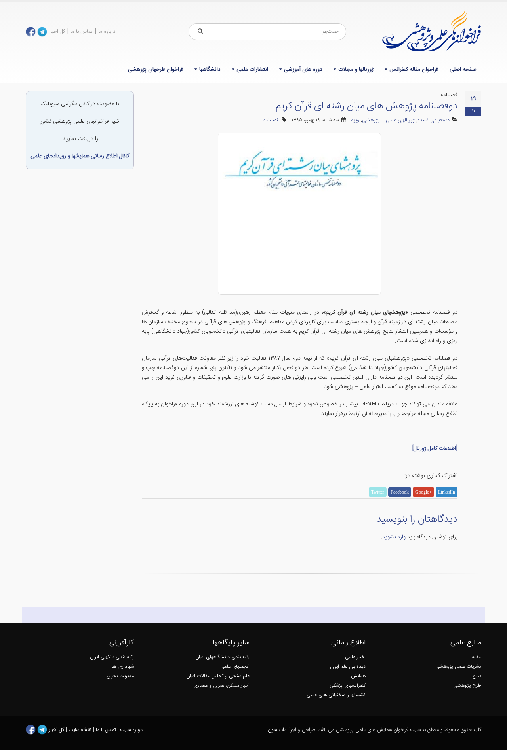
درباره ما (107, 31)
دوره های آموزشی (303, 69)
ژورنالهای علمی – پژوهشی (388, 120)
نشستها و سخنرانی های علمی (336, 695)
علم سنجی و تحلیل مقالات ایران (218, 676)
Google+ (423, 492)
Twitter (377, 492)
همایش (358, 676)
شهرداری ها (123, 667)
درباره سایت (131, 730)
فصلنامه (271, 120)
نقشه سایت (81, 730)
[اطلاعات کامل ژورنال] (434, 448)
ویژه (355, 120)
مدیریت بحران (120, 676)
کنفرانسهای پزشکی (348, 686)
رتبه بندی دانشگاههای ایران (222, 657)
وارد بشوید (394, 537)
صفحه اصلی (463, 69)
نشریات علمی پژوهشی (458, 667)
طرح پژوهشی (467, 686)
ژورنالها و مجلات (356, 69)
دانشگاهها (210, 69)
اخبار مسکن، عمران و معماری (221, 686)
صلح (477, 676)
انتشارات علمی (252, 69)
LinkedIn (446, 492)
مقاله (476, 657)
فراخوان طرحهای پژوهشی (155, 69)
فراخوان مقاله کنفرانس (413, 69)
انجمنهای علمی (235, 667)
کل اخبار (57, 31)
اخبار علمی (355, 657)
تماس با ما (82, 31)
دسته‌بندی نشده (433, 120)
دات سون (277, 730)
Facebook (400, 492)
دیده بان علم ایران (348, 667)
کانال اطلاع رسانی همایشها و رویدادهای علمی (79, 156)
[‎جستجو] (199, 32)
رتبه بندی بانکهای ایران (112, 657)
